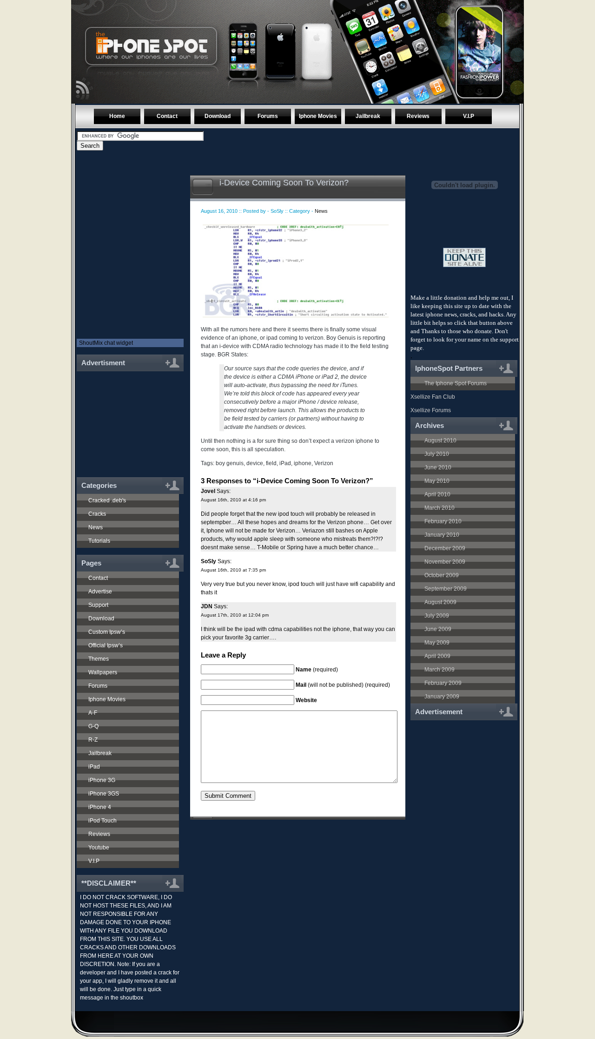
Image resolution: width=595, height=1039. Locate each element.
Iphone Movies (318, 116)
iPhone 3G (101, 780)
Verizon (323, 463)
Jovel (208, 491)
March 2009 (439, 669)
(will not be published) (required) (343, 685)
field (271, 463)
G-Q (93, 726)
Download (218, 116)
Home (117, 116)
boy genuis (230, 463)
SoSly (208, 561)
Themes (98, 659)
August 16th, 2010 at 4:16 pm (233, 499)
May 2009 (437, 642)
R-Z (93, 740)
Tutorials (99, 541)
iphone (302, 463)
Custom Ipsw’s (106, 632)
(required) (317, 669)
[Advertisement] (126, 419)
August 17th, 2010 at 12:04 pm (235, 615)
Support (98, 605)
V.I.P (468, 116)
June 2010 (437, 467)
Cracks (97, 514)
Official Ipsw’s (105, 645)
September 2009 (445, 588)
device (254, 463)
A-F (92, 713)
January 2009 (441, 696)
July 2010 (436, 454)
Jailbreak (368, 116)
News (95, 527)
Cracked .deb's (107, 500)
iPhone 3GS (103, 793)
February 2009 (443, 683)
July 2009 (436, 615)
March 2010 (439, 508)
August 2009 (440, 602)
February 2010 (443, 521)
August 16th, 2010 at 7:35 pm (233, 569)
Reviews (418, 116)
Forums (268, 116)
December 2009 (444, 548)
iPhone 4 (99, 807)
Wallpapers (102, 672)
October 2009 (441, 575)
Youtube (98, 847)
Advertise (100, 591)
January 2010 (441, 535)
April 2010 (437, 494)
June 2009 (437, 629)
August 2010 (440, 440)
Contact (167, 116)
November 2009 (444, 562)
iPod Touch (102, 820)
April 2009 (437, 656)
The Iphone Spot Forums (455, 383)
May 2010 (437, 481)
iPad (94, 766)
